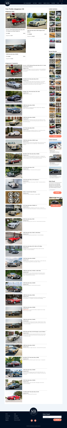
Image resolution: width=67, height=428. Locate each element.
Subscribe (57, 419)
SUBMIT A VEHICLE (56, 205)
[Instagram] (35, 420)
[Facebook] (32, 420)
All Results (55, 136)
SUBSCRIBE (57, 192)
